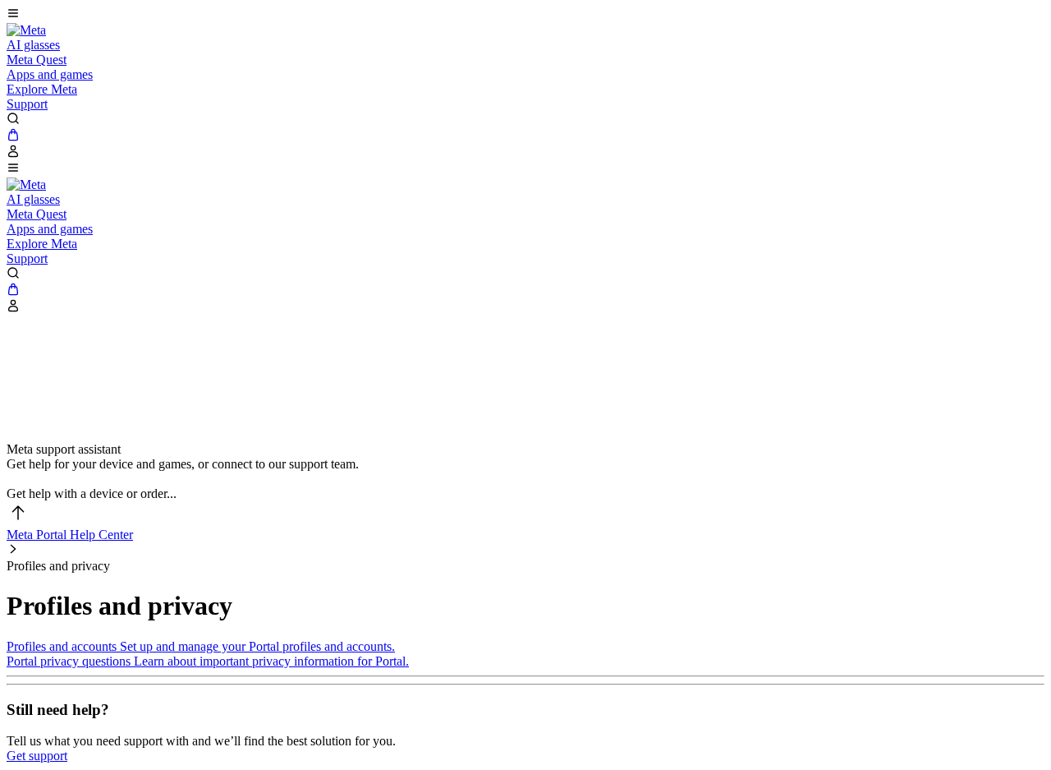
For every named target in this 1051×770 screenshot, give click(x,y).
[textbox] (525, 479)
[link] (26, 30)
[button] (525, 15)
